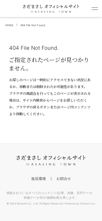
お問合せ (63, 178)
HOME (9, 25)
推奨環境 (38, 178)
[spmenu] (95, 8)
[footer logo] (51, 160)
